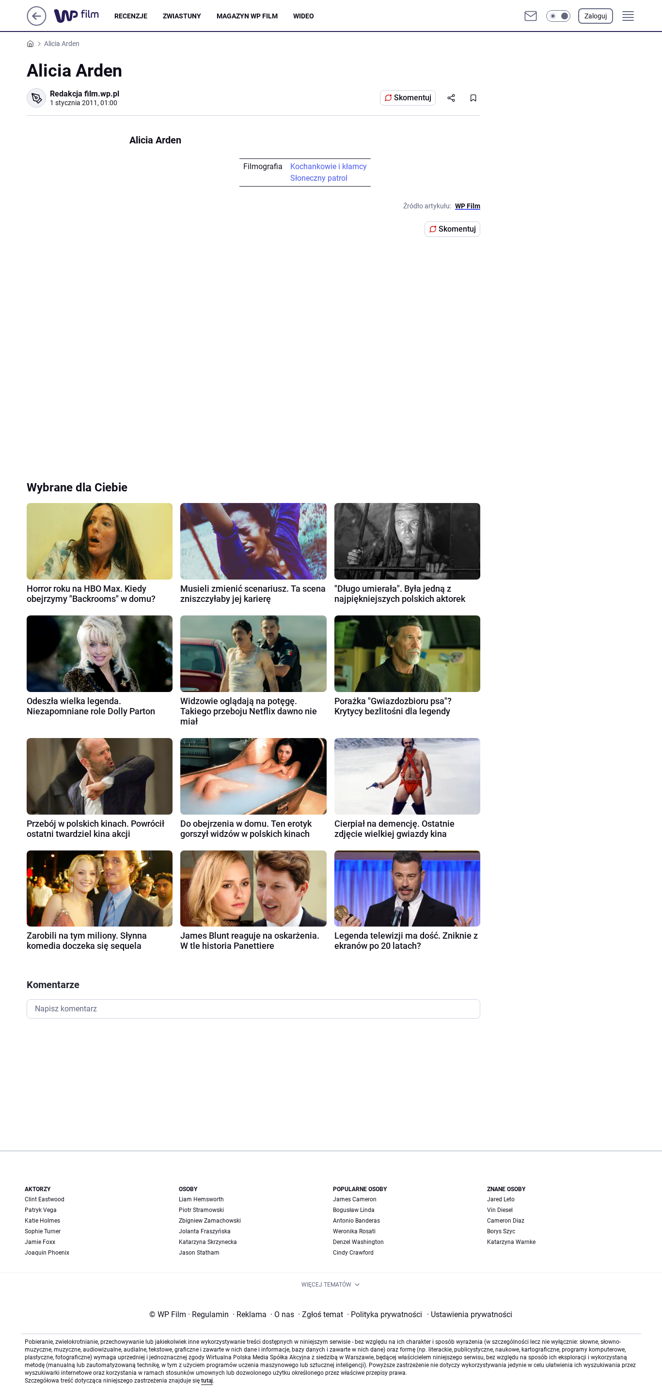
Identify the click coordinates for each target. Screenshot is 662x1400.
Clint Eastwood (44, 1199)
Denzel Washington (358, 1242)
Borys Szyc (501, 1231)
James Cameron (355, 1199)
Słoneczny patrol (318, 178)
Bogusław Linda (354, 1210)
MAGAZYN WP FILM (247, 16)
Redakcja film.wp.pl (84, 93)
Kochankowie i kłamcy (328, 166)
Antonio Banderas (356, 1220)
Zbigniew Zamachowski (210, 1220)
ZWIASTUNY (182, 16)
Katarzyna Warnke (511, 1242)
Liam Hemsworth (201, 1199)
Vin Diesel (500, 1210)
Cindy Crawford (353, 1252)
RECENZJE (130, 16)
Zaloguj (595, 16)
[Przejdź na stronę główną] (37, 23)
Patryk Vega (41, 1210)
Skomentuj (412, 97)
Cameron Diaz (505, 1220)
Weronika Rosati (354, 1231)
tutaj (207, 1380)
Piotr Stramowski (201, 1210)
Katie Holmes (42, 1220)
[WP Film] (84, 16)
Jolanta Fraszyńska (205, 1231)
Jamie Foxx (40, 1242)
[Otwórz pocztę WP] (530, 16)
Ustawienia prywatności (469, 1314)
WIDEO (303, 16)
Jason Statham (199, 1252)
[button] (558, 16)
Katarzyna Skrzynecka (208, 1242)
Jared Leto (501, 1199)
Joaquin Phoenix (47, 1252)
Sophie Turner (43, 1231)
